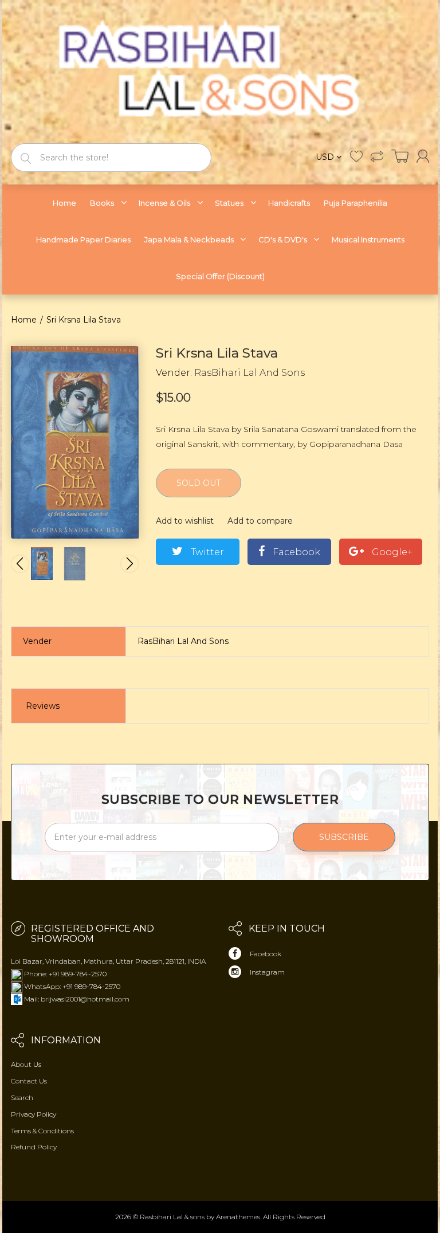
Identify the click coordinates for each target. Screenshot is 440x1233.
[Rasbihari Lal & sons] (220, 70)
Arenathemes (238, 1216)
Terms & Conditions (42, 1130)
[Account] (423, 156)
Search (22, 1097)
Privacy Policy (33, 1114)
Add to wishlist (185, 521)
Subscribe (344, 837)
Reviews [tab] (43, 706)
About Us (26, 1064)
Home (24, 320)
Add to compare (260, 521)
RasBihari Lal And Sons (249, 372)
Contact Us (29, 1081)
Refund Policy (34, 1146)
